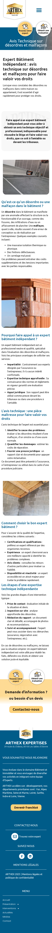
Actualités (8, 912)
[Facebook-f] (22, 856)
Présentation (9, 904)
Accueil (6, 900)
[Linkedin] (30, 856)
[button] (39, 10)
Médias (6, 916)
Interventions (9, 908)
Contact (7, 921)
